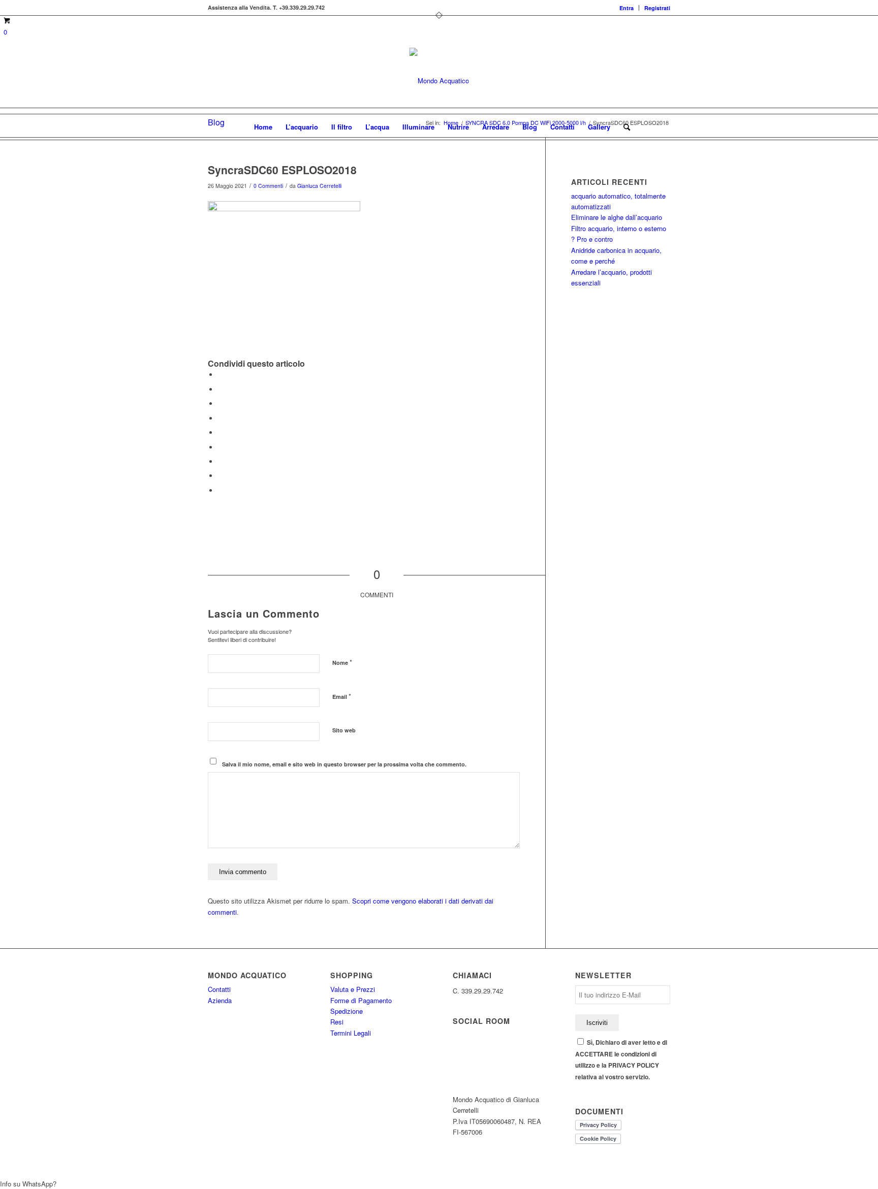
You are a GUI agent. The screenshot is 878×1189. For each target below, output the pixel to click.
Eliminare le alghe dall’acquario (616, 217)
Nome (342, 662)
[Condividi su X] (220, 389)
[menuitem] (626, 8)
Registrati (657, 8)
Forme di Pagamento (361, 1000)
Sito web (344, 730)
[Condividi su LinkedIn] (220, 432)
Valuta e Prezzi (352, 989)
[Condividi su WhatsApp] (220, 403)
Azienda (220, 1000)
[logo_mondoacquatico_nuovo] (439, 81)
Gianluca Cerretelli (319, 185)
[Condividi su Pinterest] (220, 418)
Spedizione (346, 1011)
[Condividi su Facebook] (220, 374)
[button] (439, 1183)
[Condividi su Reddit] (220, 475)
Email (341, 696)
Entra (626, 8)
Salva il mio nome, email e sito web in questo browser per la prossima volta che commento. (344, 764)
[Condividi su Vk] (220, 461)
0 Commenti (268, 185)
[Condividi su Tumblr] (220, 447)
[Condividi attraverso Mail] (220, 490)
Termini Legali (350, 1033)
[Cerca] (623, 127)
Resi (336, 1021)
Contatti (219, 989)
